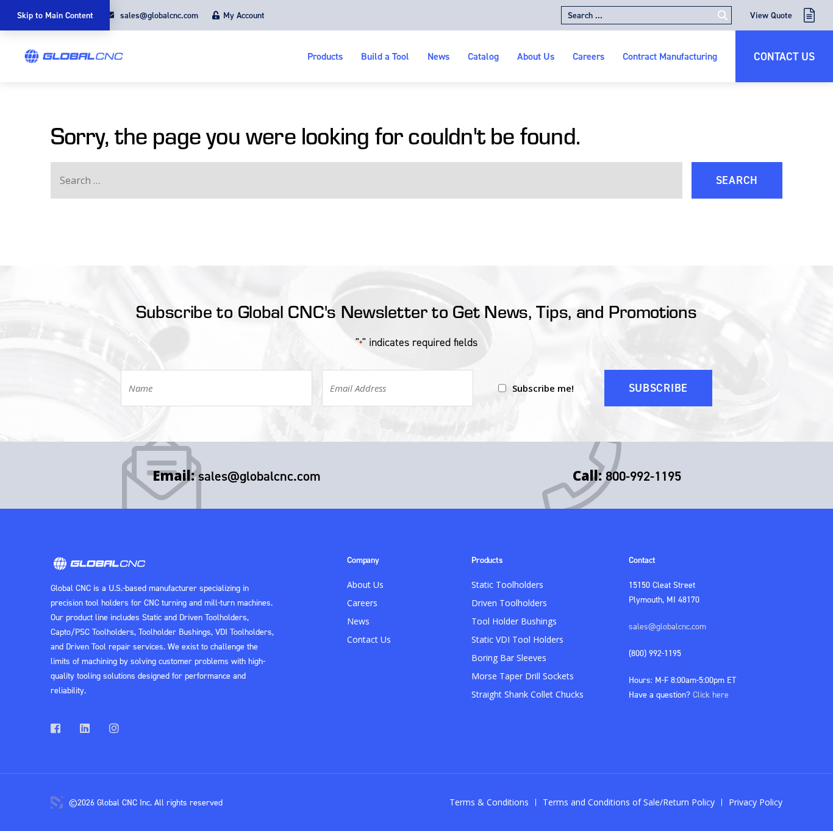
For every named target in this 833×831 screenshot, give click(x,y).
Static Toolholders (507, 584)
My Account (244, 15)
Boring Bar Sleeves (508, 657)
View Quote (771, 15)
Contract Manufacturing (670, 56)
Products (325, 56)
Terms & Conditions (489, 802)
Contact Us (784, 56)
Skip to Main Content (55, 15)
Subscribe (658, 388)
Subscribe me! (543, 388)
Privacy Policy (755, 802)
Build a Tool (385, 56)
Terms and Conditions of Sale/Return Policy (629, 802)
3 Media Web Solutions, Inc (57, 802)
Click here (711, 694)
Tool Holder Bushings (514, 621)
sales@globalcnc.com (158, 15)
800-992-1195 (643, 475)
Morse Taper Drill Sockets (522, 676)
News (438, 56)
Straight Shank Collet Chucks (527, 694)
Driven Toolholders (509, 603)
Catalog (483, 56)
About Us (535, 56)
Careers (588, 56)
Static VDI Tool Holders (517, 639)
